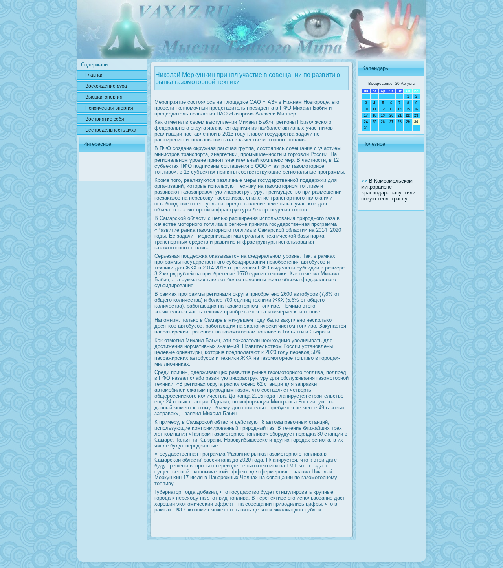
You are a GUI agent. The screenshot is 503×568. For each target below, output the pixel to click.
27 (391, 122)
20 (391, 115)
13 (391, 109)
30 (416, 122)
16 (416, 109)
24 (366, 122)
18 (374, 115)
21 (400, 115)
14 (400, 109)
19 (383, 115)
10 (366, 109)
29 (408, 122)
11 (374, 109)
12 (383, 109)
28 (400, 122)
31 (366, 128)
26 (383, 122)
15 (408, 109)
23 (416, 115)
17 (366, 115)
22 (408, 115)
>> (365, 181)
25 (374, 122)
